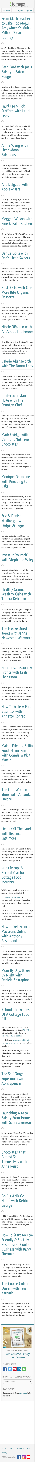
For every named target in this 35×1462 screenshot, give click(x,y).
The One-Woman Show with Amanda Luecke (16, 794)
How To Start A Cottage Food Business (17, 1355)
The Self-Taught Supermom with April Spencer (13, 1078)
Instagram (24, 1457)
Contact (12, 1448)
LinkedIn (19, 1368)
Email (24, 1368)
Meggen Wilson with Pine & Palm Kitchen (16, 221)
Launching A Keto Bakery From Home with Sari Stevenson (16, 1117)
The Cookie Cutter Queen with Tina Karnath (15, 1288)
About (4, 1448)
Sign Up (29, 10)
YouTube (28, 1457)
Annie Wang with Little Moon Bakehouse (14, 150)
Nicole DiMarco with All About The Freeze (17, 329)
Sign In (20, 10)
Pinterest (15, 1368)
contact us (23, 1393)
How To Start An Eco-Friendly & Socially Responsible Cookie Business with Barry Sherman (17, 1244)
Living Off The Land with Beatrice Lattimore (16, 833)
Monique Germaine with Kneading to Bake (15, 481)
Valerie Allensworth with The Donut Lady (17, 363)
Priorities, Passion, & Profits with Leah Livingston (16, 672)
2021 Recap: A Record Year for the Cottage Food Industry (15, 874)
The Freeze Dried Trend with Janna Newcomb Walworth (16, 633)
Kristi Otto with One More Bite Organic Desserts (16, 292)
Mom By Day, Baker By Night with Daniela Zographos (15, 975)
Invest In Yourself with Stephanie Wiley (17, 557)
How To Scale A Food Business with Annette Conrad (16, 711)
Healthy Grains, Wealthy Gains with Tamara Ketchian (16, 594)
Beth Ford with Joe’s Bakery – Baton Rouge (16, 71)
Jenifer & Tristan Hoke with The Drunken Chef (13, 400)
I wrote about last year (12, 897)
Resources (20, 1448)
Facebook (5, 1368)
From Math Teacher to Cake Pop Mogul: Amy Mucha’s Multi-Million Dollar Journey (16, 28)
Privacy (4, 1452)
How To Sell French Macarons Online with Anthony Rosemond (15, 933)
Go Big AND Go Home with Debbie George (15, 1200)
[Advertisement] (17, 1420)
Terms (29, 1448)
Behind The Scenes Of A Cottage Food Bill (15, 1014)
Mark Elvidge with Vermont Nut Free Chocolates (15, 439)
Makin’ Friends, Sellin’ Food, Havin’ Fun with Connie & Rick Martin (17, 752)
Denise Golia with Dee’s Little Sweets (15, 255)
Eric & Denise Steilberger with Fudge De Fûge (13, 520)
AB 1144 (26, 1030)
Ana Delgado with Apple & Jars (14, 187)
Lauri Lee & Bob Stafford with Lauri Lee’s (15, 111)
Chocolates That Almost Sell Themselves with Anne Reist (14, 1159)
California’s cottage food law (11, 1036)
